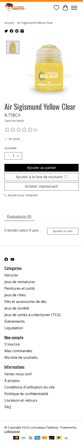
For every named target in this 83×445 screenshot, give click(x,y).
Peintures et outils (19, 288)
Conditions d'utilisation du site (29, 387)
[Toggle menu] (74, 7)
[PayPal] (45, 438)
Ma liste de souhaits (21, 357)
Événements (14, 321)
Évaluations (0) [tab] (19, 216)
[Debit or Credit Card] (52, 438)
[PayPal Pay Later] (59, 438)
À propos (12, 380)
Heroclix (11, 275)
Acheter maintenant (41, 186)
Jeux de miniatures (19, 281)
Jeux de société (16, 308)
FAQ (7, 407)
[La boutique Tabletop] (15, 7)
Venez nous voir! (18, 374)
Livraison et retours (20, 400)
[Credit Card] (30, 438)
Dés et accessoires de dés (25, 301)
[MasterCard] (16, 438)
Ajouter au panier (41, 167)
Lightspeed (12, 431)
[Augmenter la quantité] (18, 156)
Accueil (9, 23)
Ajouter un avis (63, 231)
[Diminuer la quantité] (9, 156)
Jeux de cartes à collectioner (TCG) (32, 314)
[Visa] (23, 438)
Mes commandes (18, 350)
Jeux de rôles (15, 295)
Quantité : (11, 148)
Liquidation (13, 328)
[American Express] (37, 438)
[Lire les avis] (18, 129)
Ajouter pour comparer (23, 195)
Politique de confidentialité (26, 393)
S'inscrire (12, 344)
